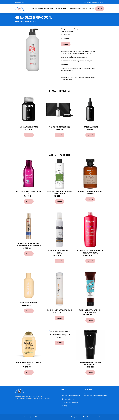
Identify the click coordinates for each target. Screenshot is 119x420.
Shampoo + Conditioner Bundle (59, 127)
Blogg (91, 8)
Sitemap (101, 417)
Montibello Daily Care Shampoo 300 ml (59, 310)
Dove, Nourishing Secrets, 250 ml (59, 335)
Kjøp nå (65, 44)
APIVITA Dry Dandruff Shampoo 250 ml (90, 191)
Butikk (100, 8)
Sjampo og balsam (79, 29)
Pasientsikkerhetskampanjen (42, 8)
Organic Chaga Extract (90, 127)
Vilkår (84, 417)
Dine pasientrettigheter (78, 8)
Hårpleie (71, 29)
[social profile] (23, 2)
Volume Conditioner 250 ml (29, 303)
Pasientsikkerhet (61, 8)
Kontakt (78, 417)
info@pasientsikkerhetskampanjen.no (93, 2)
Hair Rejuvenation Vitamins (29, 127)
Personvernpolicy (92, 417)
